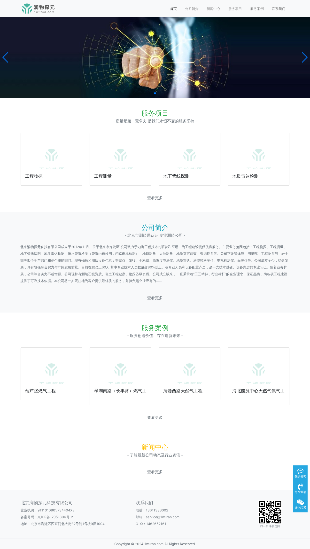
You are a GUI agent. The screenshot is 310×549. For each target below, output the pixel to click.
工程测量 (103, 176)
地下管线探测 (176, 176)
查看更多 (155, 198)
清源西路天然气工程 (182, 390)
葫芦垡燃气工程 (40, 390)
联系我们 (278, 9)
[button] (5, 57)
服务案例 (257, 9)
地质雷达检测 (245, 176)
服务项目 (235, 9)
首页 (173, 9)
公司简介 (192, 9)
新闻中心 (213, 9)
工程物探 (34, 176)
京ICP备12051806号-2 (55, 517)
